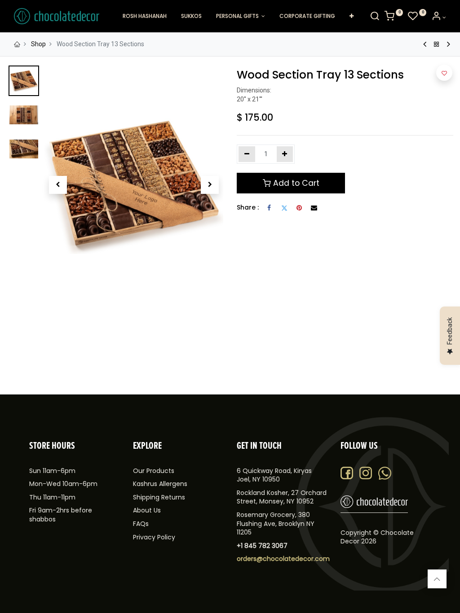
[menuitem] (144, 16)
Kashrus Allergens (160, 483)
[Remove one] (247, 154)
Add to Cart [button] (295, 183)
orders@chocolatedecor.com (283, 558)
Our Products (153, 470)
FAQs (141, 523)
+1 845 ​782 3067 (262, 545)
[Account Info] (438, 17)
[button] (351, 16)
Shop (38, 44)
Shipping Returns (159, 497)
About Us (147, 510)
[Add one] (285, 154)
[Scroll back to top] (437, 578)
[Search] (375, 17)
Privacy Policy (154, 537)
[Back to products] (436, 44)
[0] (394, 17)
